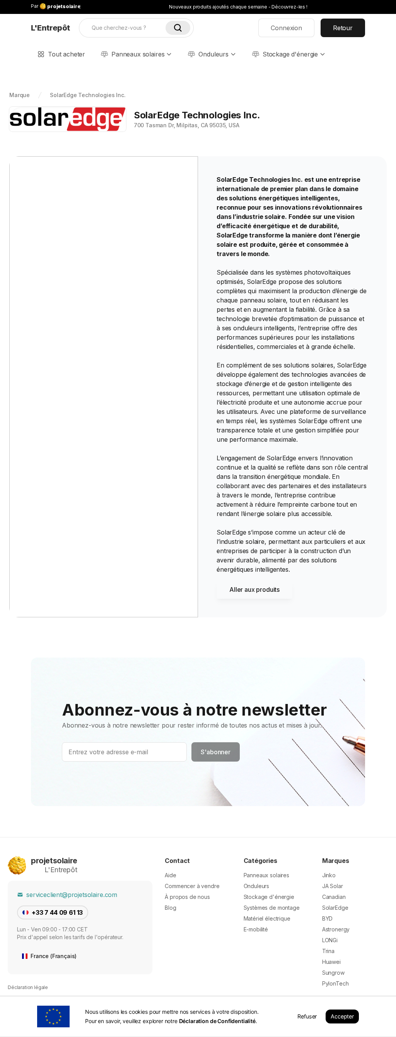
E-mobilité (256, 929)
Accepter (342, 1016)
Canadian (334, 896)
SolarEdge (335, 907)
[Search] (178, 28)
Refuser (307, 1016)
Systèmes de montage (272, 907)
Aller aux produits (254, 589)
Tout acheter (66, 54)
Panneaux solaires (137, 54)
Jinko (329, 875)
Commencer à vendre (192, 886)
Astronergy (336, 929)
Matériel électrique (267, 918)
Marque (19, 95)
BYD (327, 918)
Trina (328, 951)
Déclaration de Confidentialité (217, 1021)
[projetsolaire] (17, 865)
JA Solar (332, 886)
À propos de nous (187, 896)
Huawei (331, 961)
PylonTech (335, 983)
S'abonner (215, 752)
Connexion (286, 28)
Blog (170, 907)
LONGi (330, 940)
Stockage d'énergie (290, 54)
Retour (343, 28)
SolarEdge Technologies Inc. (88, 95)
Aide (170, 875)
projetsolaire (54, 860)
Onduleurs (213, 54)
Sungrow (333, 972)
